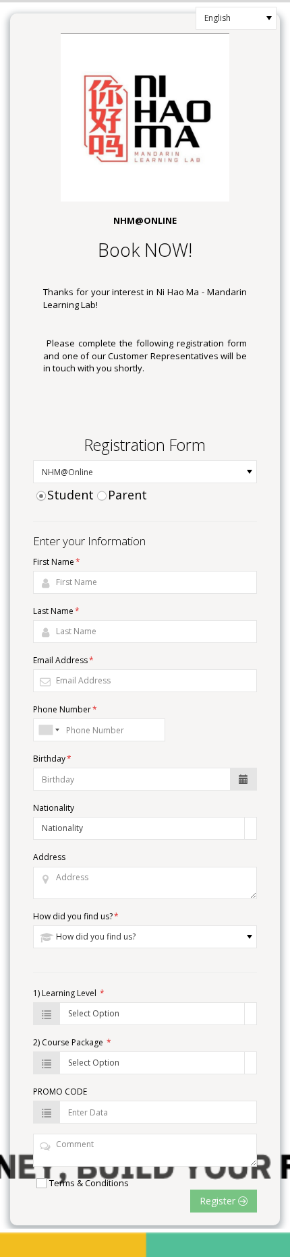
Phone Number (65, 709)
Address (49, 857)
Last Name (56, 611)
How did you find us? (76, 916)
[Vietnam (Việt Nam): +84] (48, 730)
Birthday (52, 758)
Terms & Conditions (89, 1183)
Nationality (53, 808)
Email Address (63, 660)
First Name (56, 562)
